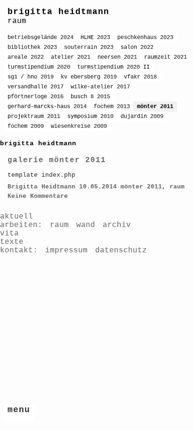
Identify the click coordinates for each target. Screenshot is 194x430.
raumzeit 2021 (165, 57)
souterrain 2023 (88, 47)
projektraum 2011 (34, 116)
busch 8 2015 (90, 97)
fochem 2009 (26, 126)
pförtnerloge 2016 (36, 97)
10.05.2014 (98, 186)
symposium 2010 (90, 116)
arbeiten (19, 225)
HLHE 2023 (95, 37)
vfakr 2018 (140, 77)
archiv (117, 225)
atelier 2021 (70, 57)
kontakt (16, 250)
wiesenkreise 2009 (79, 126)
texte (12, 242)
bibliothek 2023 (32, 47)
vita (9, 233)
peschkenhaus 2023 (145, 37)
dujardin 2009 (142, 116)
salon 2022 (137, 47)
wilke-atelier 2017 (100, 87)
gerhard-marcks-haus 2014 (47, 106)
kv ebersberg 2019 (89, 77)
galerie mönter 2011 (57, 160)
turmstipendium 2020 (39, 67)
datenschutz (121, 250)
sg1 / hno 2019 (31, 77)
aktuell (16, 216)
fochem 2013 (112, 106)
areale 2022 (26, 57)
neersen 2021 (117, 57)
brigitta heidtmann (58, 11)
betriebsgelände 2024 (40, 37)
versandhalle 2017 (36, 87)
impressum (66, 250)
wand (85, 225)
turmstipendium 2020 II (113, 67)
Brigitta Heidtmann (41, 186)
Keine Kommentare (38, 196)
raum (177, 186)
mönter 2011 (155, 106)
